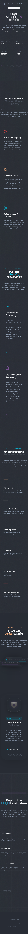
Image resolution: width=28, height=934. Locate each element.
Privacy (14, 926)
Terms (20, 926)
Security (9, 926)
